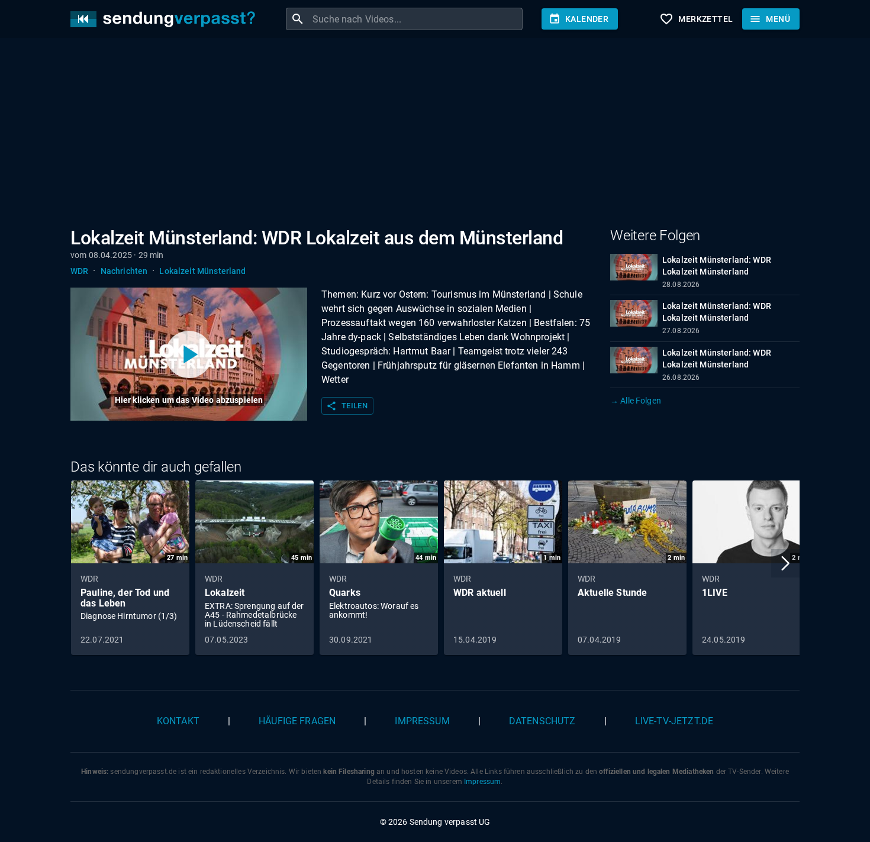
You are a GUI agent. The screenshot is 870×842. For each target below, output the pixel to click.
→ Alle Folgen (635, 400)
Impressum (422, 721)
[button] (785, 563)
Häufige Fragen (297, 721)
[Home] (165, 19)
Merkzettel (696, 19)
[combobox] (416, 19)
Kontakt (178, 721)
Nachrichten (124, 271)
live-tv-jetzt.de (674, 721)
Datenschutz (542, 721)
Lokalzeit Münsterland (202, 271)
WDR (79, 271)
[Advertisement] (425, 135)
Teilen (347, 406)
